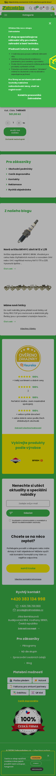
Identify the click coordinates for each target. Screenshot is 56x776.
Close (50, 23)
